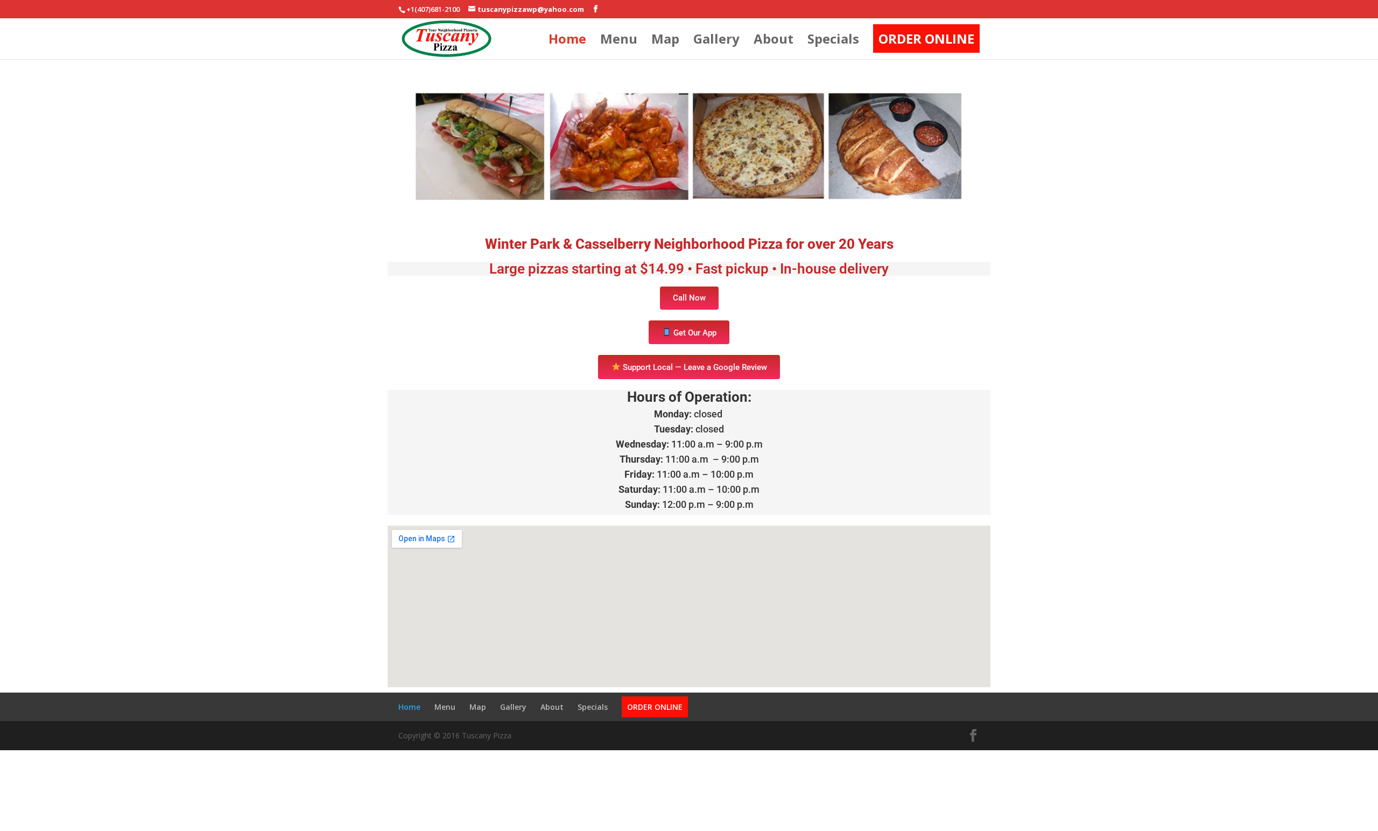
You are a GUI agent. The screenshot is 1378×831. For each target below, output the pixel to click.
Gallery (716, 41)
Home (567, 41)
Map (665, 41)
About (773, 41)
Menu (618, 41)
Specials (833, 41)
